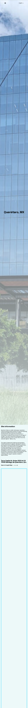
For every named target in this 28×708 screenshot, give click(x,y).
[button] (5, 3)
